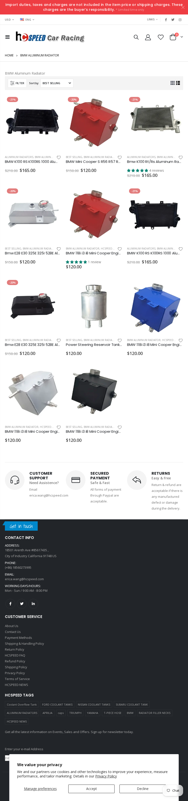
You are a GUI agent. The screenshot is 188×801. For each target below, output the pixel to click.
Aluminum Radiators (19, 157)
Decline (143, 788)
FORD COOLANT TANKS (57, 704)
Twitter (22, 604)
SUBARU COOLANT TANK (132, 704)
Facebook (10, 604)
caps (61, 713)
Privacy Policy (106, 776)
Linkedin (33, 604)
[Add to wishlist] (58, 157)
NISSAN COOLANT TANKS (94, 704)
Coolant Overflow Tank (22, 704)
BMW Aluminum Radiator (51, 157)
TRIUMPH (75, 713)
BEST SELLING (74, 157)
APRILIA (47, 713)
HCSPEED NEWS (17, 721)
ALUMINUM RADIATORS (22, 713)
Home (9, 55)
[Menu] (7, 37)
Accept (91, 788)
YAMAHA (92, 713)
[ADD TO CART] (52, 103)
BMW (130, 713)
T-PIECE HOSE (112, 713)
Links (151, 19)
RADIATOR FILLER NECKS (154, 713)
